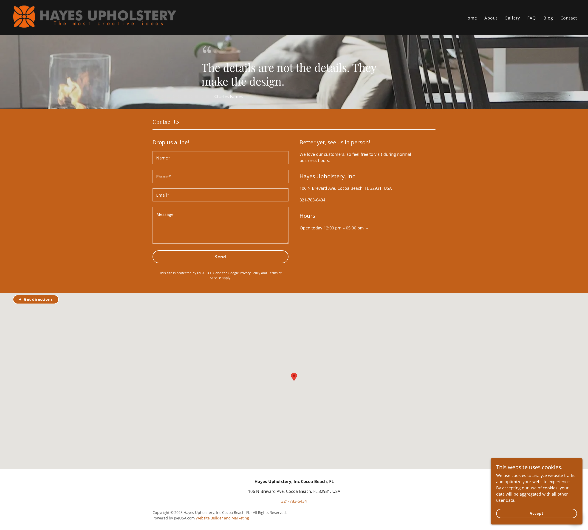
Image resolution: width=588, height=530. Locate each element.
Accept (536, 513)
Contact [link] (568, 18)
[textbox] (220, 157)
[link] (94, 17)
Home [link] (470, 18)
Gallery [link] (512, 18)
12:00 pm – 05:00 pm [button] (344, 228)
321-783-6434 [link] (312, 200)
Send (220, 256)
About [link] (490, 18)
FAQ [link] (531, 18)
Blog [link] (548, 18)
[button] (366, 228)
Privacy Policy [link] (250, 273)
